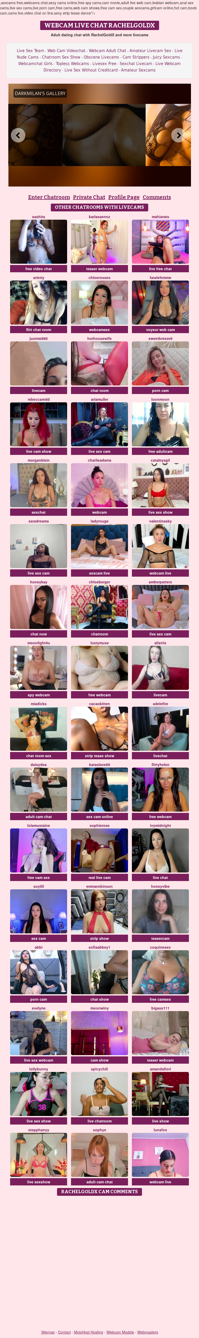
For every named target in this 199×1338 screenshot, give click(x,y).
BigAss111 (160, 1008)
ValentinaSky (160, 521)
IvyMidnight (160, 825)
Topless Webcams (72, 63)
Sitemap (48, 1332)
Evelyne (39, 1008)
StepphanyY (38, 1129)
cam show (100, 1060)
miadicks (39, 703)
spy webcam (39, 694)
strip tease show (99, 755)
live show (160, 1121)
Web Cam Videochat (66, 50)
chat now (39, 633)
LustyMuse (99, 642)
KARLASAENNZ (99, 216)
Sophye (99, 1129)
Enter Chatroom (49, 197)
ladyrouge (100, 521)
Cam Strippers (136, 57)
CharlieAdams (99, 460)
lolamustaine (38, 825)
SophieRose (100, 825)
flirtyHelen (160, 764)
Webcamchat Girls (35, 63)
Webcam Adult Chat (107, 50)
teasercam (160, 938)
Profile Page (124, 197)
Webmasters (147, 1332)
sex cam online (99, 816)
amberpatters (160, 581)
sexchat (39, 512)
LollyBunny (38, 1068)
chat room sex (38, 755)
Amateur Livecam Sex (150, 50)
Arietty (38, 277)
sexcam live (99, 573)
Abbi (38, 947)
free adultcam (160, 451)
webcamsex (99, 329)
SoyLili (38, 886)
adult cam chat (39, 816)
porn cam (160, 390)
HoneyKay (38, 581)
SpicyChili (99, 1068)
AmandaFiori (160, 1068)
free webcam (99, 694)
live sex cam (99, 451)
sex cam (38, 938)
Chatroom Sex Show (61, 57)
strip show (99, 938)
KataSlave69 (99, 764)
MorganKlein (39, 460)
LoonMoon (160, 399)
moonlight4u (38, 642)
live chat (160, 877)
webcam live (160, 573)
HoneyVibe (160, 886)
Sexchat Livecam (136, 63)
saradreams (39, 521)
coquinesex (160, 947)
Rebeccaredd (39, 399)
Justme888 (39, 338)
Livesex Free (104, 63)
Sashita (38, 216)
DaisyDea (39, 764)
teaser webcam (99, 268)
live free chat (160, 268)
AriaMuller (99, 399)
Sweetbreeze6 (160, 338)
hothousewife (99, 338)
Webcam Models (120, 1332)
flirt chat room (38, 329)
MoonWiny (99, 1008)
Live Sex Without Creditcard (91, 70)
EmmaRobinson (99, 886)
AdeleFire (160, 703)
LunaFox (160, 1129)
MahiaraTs (160, 216)
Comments (157, 197)
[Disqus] (99, 1263)
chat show (99, 999)
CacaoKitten (99, 703)
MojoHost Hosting (88, 1332)
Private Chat (89, 197)
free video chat (38, 268)
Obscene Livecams (101, 57)
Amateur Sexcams (138, 70)
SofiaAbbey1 (99, 947)
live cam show (38, 451)
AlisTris (160, 642)
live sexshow (38, 1181)
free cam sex (38, 877)
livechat (160, 755)
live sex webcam (38, 1060)
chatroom (99, 633)
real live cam (100, 877)
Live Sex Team (30, 50)
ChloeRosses (99, 277)
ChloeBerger (99, 581)
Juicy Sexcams (166, 57)
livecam (38, 390)
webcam (99, 512)
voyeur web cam (160, 329)
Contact (64, 1332)
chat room (100, 390)
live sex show (160, 512)
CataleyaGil (160, 460)
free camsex (160, 999)
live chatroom (100, 1121)
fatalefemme (160, 277)
